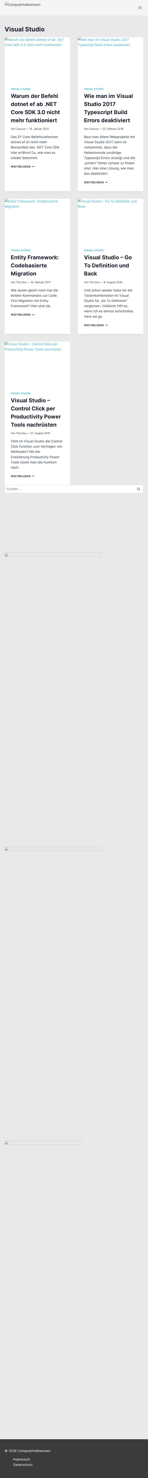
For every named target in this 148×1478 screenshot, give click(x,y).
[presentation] (37, 59)
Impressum (21, 1459)
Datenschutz (23, 1465)
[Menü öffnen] (139, 8)
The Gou (21, 282)
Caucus (20, 128)
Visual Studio (20, 89)
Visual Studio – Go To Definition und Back (108, 265)
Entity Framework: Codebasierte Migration (35, 265)
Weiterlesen (22, 166)
